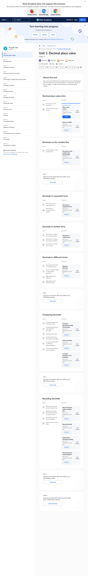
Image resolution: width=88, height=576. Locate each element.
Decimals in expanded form (55, 196)
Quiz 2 (44, 292)
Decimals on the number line (55, 142)
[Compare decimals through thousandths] (59, 67)
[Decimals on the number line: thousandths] (45, 67)
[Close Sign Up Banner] (85, 25)
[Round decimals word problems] (76, 67)
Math (43, 45)
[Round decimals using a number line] (69, 67)
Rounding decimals (51, 399)
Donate (68, 19)
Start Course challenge (10, 154)
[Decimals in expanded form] (50, 67)
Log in (76, 19)
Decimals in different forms (55, 257)
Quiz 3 (44, 376)
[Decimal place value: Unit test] (81, 67)
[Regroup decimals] (54, 67)
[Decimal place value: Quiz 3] (66, 67)
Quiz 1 (44, 174)
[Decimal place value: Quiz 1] (47, 67)
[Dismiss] (85, 1)
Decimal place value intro (54, 96)
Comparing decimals (51, 315)
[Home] (39, 46)
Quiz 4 (44, 474)
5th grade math (51, 45)
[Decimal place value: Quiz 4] (78, 67)
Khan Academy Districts (54, 39)
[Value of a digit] (42, 67)
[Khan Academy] (44, 19)
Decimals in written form (53, 227)
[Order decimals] (62, 67)
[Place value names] (40, 67)
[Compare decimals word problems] (64, 67)
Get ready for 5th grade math (64, 48)
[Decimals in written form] (52, 67)
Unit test (45, 495)
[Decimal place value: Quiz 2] (57, 67)
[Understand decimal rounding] (74, 67)
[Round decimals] (71, 67)
